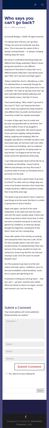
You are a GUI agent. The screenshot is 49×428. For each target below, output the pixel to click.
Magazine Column (17, 410)
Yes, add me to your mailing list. (21, 374)
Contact (35, 410)
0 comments (20, 27)
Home (18, 403)
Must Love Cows (23, 406)
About (28, 403)
